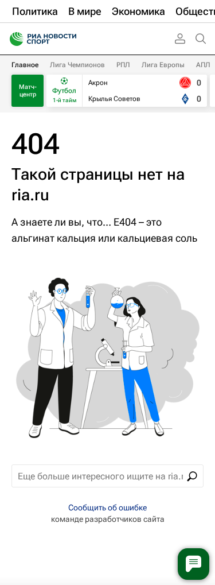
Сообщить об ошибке (107, 507)
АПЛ (203, 65)
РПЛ (123, 65)
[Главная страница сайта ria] (13, 39)
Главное (24, 65)
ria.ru (30, 194)
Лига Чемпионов (77, 65)
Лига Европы (163, 65)
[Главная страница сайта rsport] (69, 39)
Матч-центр (28, 90)
